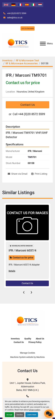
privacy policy (34, 410)
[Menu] (43, 43)
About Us (40, 338)
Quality (27, 338)
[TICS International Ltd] (27, 321)
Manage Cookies (27, 353)
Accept (9, 415)
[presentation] (24, 292)
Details (12, 271)
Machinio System (18, 357)
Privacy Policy (35, 342)
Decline (19, 415)
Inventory (15, 338)
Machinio (40, 357)
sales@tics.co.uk (14, 17)
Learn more (31, 415)
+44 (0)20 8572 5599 (16, 13)
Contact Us (27, 105)
